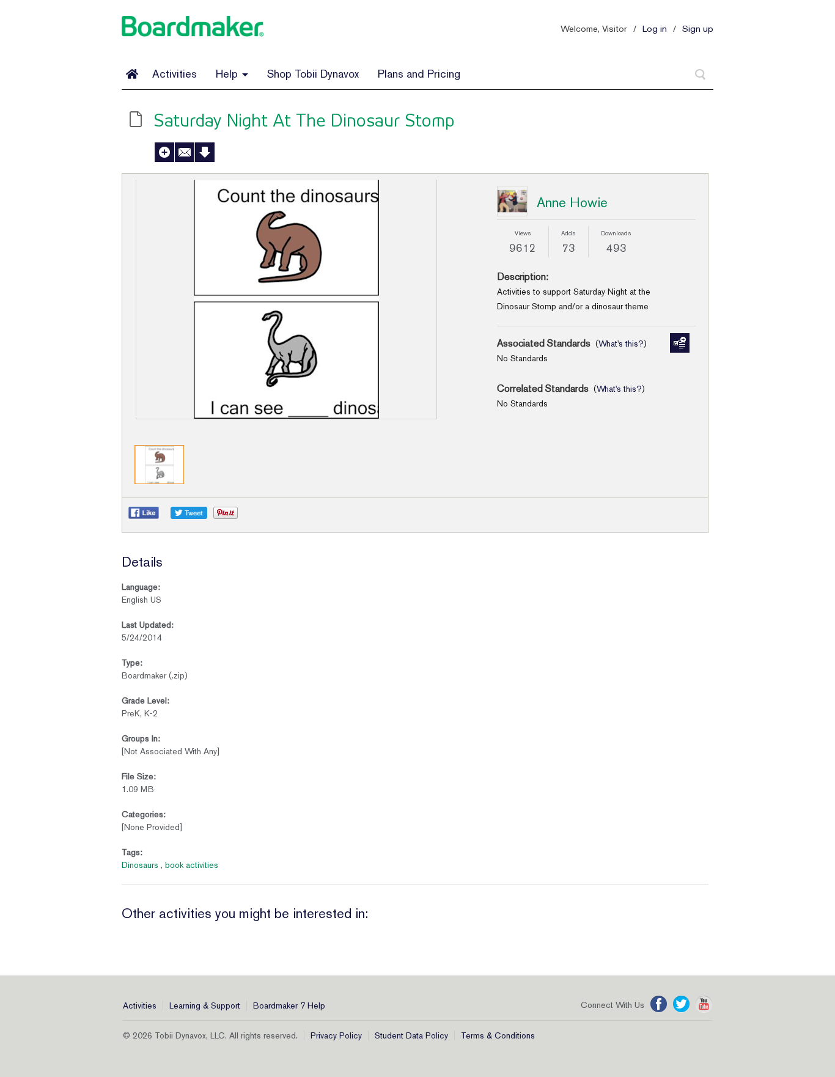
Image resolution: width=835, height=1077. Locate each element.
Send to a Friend (184, 152)
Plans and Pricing (419, 73)
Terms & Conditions (498, 1035)
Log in (654, 28)
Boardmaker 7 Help (289, 1005)
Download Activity (205, 152)
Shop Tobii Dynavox (313, 73)
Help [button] (228, 73)
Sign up (697, 28)
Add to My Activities (164, 152)
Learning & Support (204, 1005)
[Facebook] (658, 1004)
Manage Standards (680, 343)
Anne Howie (572, 202)
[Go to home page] (132, 74)
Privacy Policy (336, 1035)
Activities (174, 73)
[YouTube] (704, 1004)
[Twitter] (681, 1004)
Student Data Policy (411, 1035)
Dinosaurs (140, 865)
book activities (191, 865)
